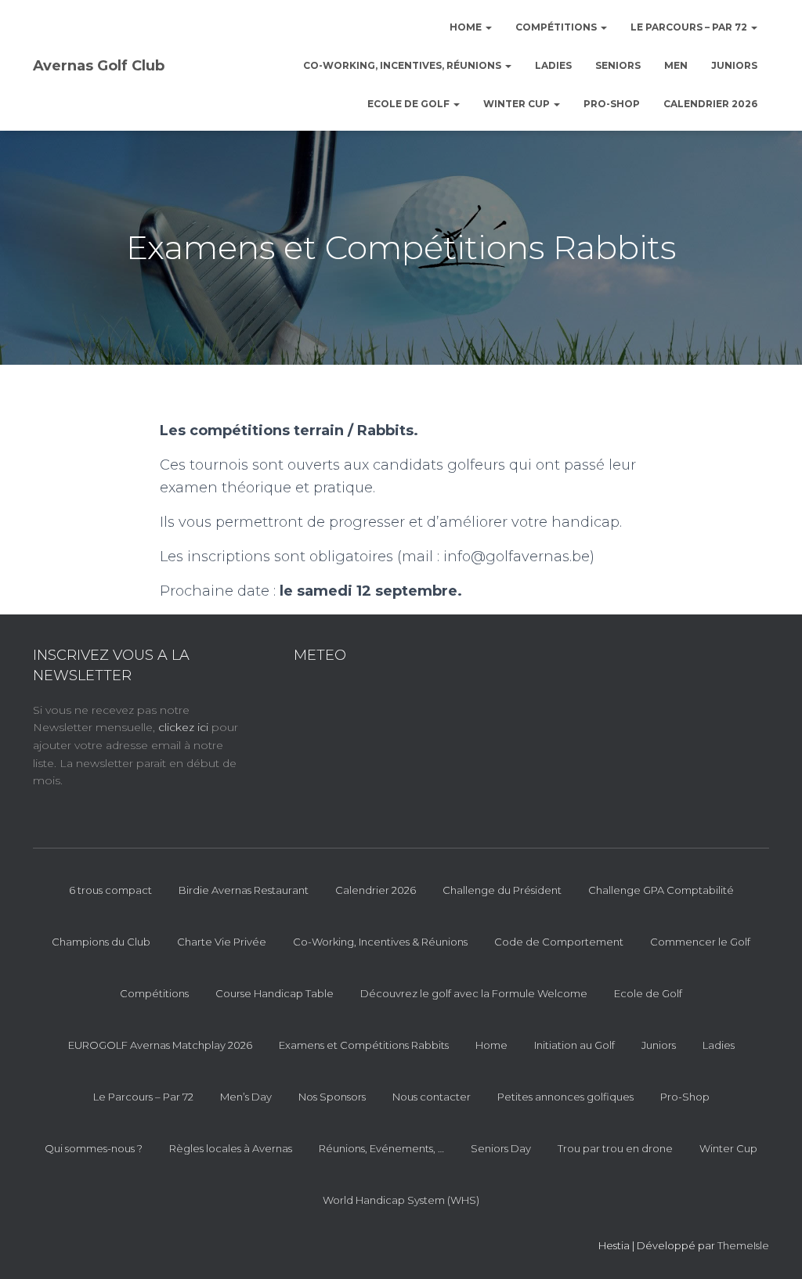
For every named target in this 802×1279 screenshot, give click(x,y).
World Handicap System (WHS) (401, 1200)
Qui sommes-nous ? (94, 1148)
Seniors (618, 65)
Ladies (553, 65)
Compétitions (557, 27)
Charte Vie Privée (221, 941)
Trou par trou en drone (615, 1148)
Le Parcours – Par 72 (690, 27)
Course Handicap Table (274, 993)
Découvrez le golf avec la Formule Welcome (473, 993)
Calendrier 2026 (710, 104)
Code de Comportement (558, 941)
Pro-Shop (611, 104)
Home (467, 27)
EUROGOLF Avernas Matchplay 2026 (160, 1045)
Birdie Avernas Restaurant (244, 890)
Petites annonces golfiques (565, 1096)
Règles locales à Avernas (230, 1148)
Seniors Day (501, 1148)
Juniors (734, 65)
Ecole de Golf (409, 104)
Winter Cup (517, 104)
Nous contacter (431, 1096)
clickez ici (184, 727)
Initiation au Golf (574, 1045)
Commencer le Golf (700, 941)
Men (676, 65)
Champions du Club (101, 941)
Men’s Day (246, 1096)
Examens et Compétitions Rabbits (364, 1045)
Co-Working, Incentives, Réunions (403, 65)
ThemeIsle (743, 1245)
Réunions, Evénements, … (381, 1148)
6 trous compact (110, 890)
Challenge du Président (502, 890)
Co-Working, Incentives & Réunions (380, 941)
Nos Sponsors (332, 1096)
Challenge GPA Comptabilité (661, 890)
